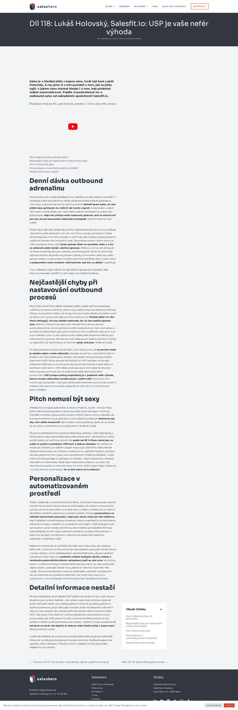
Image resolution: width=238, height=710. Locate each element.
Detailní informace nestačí (43, 171)
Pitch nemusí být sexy (41, 164)
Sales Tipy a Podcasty (102, 684)
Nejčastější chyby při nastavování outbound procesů (58, 161)
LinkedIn (50, 647)
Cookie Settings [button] (213, 705)
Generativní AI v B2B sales (166, 691)
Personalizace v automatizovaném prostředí (53, 168)
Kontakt (95, 699)
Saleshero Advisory (163, 688)
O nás (94, 695)
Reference (97, 688)
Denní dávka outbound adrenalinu (48, 157)
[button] (114, 6)
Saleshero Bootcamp (164, 684)
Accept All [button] (229, 705)
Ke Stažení (97, 691)
